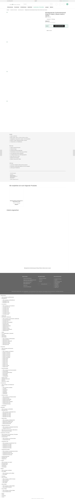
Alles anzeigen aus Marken (7, 470)
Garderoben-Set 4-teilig (7, 446)
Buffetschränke (4, 377)
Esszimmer (16, 7)
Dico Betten (5, 474)
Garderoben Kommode (6, 435)
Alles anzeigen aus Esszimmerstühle (9, 370)
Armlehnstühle (5, 371)
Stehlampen (4, 465)
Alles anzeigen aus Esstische (8, 351)
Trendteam (4, 495)
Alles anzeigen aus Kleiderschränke (9, 396)
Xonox (3, 496)
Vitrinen (3, 334)
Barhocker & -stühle (5, 381)
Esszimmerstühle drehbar (7, 372)
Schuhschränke (5, 436)
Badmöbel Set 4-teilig (7, 415)
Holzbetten (5, 391)
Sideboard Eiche (6, 324)
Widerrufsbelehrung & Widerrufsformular (27, 283)
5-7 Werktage (53, 19)
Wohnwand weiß (6, 344)
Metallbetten (5, 392)
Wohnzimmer (10, 7)
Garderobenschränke (6, 449)
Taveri (3, 494)
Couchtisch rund (6, 311)
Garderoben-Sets (5, 441)
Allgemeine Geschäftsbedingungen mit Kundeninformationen (29, 280)
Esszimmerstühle (5, 368)
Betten (3, 385)
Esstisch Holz (5, 360)
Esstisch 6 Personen (6, 354)
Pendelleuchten (5, 464)
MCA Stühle (5, 482)
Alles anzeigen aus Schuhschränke (9, 438)
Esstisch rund (5, 364)
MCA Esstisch (5, 481)
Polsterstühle (5, 374)
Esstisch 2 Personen (6, 352)
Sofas (3, 332)
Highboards (4, 315)
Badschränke (4, 418)
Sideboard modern (6, 328)
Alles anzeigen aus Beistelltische (9, 300)
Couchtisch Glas (6, 308)
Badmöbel (30, 7)
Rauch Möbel (4, 488)
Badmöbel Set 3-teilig (7, 414)
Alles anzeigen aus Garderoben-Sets (9, 443)
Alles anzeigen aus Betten (7, 387)
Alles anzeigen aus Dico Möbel (8, 473)
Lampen (47, 7)
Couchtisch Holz (6, 309)
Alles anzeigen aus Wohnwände (9, 338)
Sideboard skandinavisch (7, 329)
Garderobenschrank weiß (7, 454)
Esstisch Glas (5, 359)
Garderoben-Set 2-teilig (7, 444)
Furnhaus (3, 476)
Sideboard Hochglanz (7, 325)
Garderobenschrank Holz (7, 452)
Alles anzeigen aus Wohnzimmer (8, 297)
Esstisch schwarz (6, 365)
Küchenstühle (5, 373)
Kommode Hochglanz (7, 319)
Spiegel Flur (4, 458)
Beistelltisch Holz (6, 301)
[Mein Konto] (56, 4)
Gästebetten (5, 393)
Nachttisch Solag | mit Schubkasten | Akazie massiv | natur (16, 201)
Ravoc (3, 493)
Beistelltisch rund (6, 302)
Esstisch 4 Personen (6, 353)
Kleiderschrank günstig (7, 399)
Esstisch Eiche (5, 358)
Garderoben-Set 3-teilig (7, 445)
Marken (51, 7)
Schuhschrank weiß (6, 439)
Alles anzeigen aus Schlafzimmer (8, 384)
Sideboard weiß (6, 330)
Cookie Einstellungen (27, 286)
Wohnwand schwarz (6, 343)
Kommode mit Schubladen (7, 322)
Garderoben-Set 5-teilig (7, 447)
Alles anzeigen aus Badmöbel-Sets (9, 411)
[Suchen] (51, 4)
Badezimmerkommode (7, 423)
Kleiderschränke (5, 395)
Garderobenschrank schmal (8, 453)
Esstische (3, 349)
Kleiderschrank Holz (6, 400)
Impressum (25, 285)
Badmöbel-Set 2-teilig (7, 413)
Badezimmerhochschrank (7, 422)
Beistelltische (4, 298)
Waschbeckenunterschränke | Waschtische (9, 429)
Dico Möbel (4, 471)
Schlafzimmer (23, 7)
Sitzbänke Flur (4, 457)
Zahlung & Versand (42, 278)
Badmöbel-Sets (5, 410)
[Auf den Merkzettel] (66, 26)
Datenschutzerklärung (27, 278)
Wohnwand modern (6, 342)
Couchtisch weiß (6, 314)
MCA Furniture (4, 477)
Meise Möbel (4, 484)
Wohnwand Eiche (6, 339)
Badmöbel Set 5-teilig (7, 416)
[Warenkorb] (64, 4)
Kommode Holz (5, 321)
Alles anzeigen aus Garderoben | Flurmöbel (10, 434)
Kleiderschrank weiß (6, 402)
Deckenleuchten (5, 463)
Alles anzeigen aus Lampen (7, 462)
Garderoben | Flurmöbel (38, 7)
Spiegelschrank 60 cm (7, 428)
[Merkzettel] (60, 4)
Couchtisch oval (6, 310)
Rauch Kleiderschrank (7, 491)
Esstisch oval (5, 363)
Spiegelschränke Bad (6, 425)
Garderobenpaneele (5, 456)
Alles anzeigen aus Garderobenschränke (10, 451)
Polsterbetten (5, 389)
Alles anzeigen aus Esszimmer (7, 348)
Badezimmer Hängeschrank (8, 421)
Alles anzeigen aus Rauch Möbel (9, 490)
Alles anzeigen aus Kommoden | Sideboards (11, 318)
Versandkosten (53, 22)
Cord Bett (4, 388)
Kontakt (40, 281)
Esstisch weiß (5, 366)
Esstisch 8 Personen (6, 356)
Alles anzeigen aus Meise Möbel (9, 485)
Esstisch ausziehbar (6, 357)
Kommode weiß (6, 323)
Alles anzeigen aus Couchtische (9, 305)
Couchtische (4, 304)
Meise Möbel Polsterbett (7, 487)
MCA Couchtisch (6, 480)
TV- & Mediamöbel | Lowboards (7, 333)
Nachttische (4, 405)
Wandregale (4, 335)
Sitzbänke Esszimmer (6, 378)
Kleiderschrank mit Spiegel (8, 401)
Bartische (3, 380)
